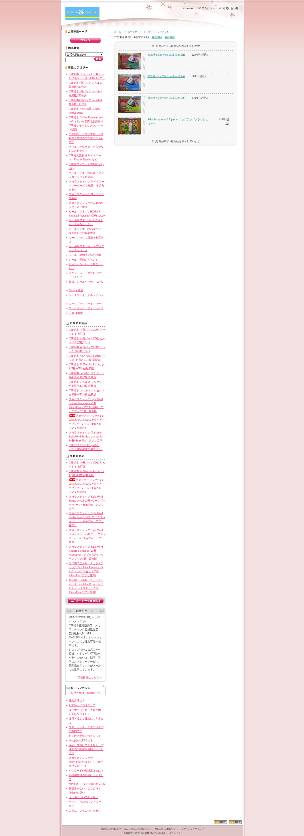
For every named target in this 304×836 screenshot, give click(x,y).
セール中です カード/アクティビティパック (146, 32)
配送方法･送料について (166, 829)
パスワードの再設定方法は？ (86, 770)
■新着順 (170, 37)
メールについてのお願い (83, 797)
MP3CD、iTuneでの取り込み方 (87, 783)
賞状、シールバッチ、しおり (86, 281)
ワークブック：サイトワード (86, 303)
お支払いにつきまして (82, 705)
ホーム (117, 32)
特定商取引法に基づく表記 (114, 829)
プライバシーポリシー (193, 829)
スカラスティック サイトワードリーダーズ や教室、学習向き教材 (86, 185)
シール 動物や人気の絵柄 (85, 255)
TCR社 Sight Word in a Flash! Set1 (166, 54)
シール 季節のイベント (83, 259)
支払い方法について (141, 829)
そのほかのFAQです (81, 740)
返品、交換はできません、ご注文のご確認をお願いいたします (86, 749)
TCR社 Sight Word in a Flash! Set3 (166, 97)
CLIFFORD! (76, 313)
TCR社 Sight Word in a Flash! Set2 (166, 76)
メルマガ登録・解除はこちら (85, 692)
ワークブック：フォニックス (86, 308)
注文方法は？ (77, 700)
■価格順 (157, 37)
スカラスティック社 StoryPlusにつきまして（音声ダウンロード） (86, 761)
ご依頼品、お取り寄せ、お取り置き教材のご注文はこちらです (86, 138)
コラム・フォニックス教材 (85, 810)
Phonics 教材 (76, 290)
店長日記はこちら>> (90, 677)
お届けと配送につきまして (85, 735)
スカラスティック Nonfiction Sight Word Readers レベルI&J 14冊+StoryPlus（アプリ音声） (87, 436)
